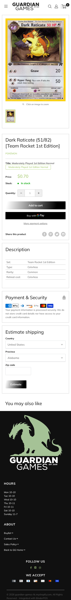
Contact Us (10, 538)
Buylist (7, 533)
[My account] (56, 6)
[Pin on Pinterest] (50, 234)
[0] (64, 6)
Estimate (15, 384)
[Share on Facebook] (44, 234)
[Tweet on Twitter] (57, 234)
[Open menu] (6, 6)
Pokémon (11, 153)
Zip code (10, 365)
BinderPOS (42, 598)
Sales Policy (10, 544)
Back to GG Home (13, 549)
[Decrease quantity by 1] (21, 193)
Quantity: (10, 193)
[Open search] (50, 6)
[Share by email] (63, 234)
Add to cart (36, 205)
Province (10, 352)
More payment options (35, 223)
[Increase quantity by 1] (38, 193)
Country (9, 338)
